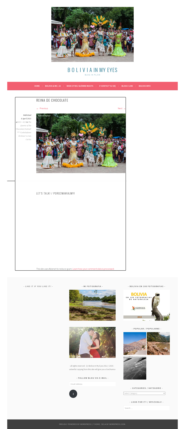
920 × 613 (22, 122)
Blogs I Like (127, 86)
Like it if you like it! (38, 286)
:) (73, 393)
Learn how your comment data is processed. (93, 268)
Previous (43, 108)
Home (37, 86)
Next (120, 108)
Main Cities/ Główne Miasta (80, 86)
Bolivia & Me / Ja (53, 86)
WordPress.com (117, 424)
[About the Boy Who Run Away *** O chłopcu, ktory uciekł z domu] (134, 344)
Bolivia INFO (145, 86)
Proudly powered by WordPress (75, 424)
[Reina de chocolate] (81, 172)
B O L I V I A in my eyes (92, 69)
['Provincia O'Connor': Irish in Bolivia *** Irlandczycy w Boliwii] (158, 344)
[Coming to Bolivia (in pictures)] (134, 369)
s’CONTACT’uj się (107, 86)
